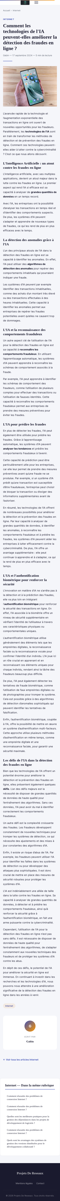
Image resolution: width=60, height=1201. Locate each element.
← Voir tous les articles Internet (20, 1059)
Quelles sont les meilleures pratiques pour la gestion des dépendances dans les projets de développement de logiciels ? (28, 1119)
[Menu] (36, 2)
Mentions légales (24, 1183)
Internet (16, 10)
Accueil (6, 10)
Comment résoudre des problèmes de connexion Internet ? (25, 1098)
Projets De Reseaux (30, 1173)
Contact (40, 1183)
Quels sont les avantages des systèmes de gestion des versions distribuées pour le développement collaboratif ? (26, 1143)
